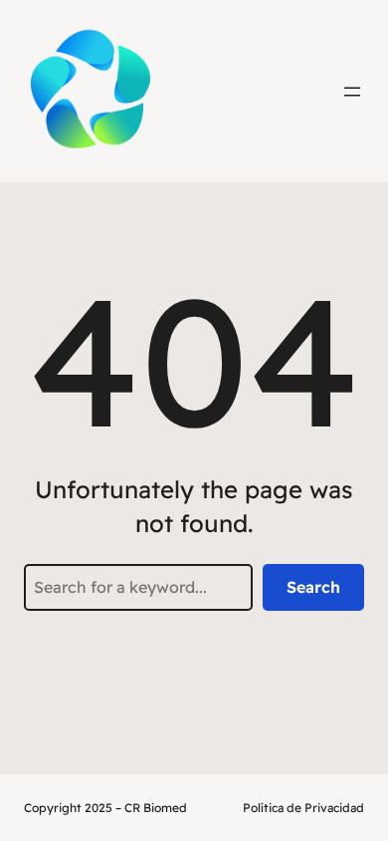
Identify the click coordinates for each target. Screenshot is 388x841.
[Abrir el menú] (352, 92)
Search (313, 587)
